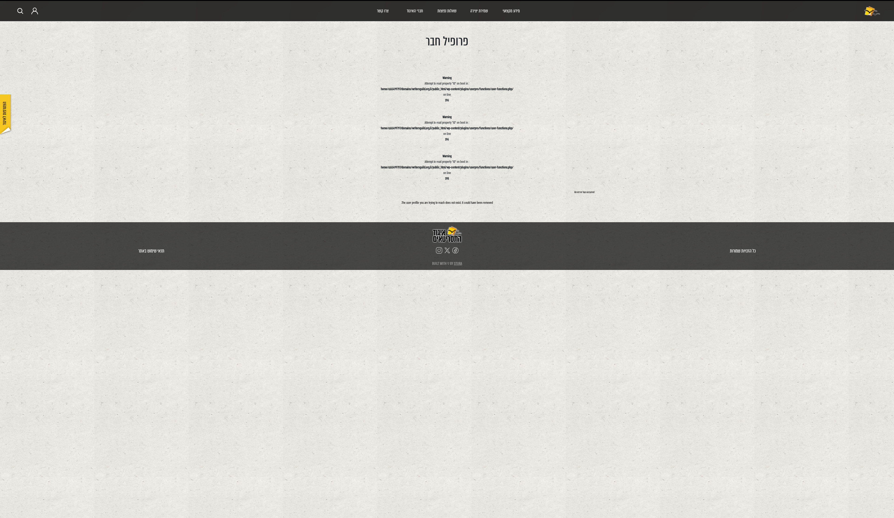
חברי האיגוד (415, 11)
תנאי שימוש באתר (151, 251)
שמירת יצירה (479, 11)
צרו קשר (383, 11)
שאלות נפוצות (447, 11)
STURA (458, 263)
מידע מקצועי (511, 11)
